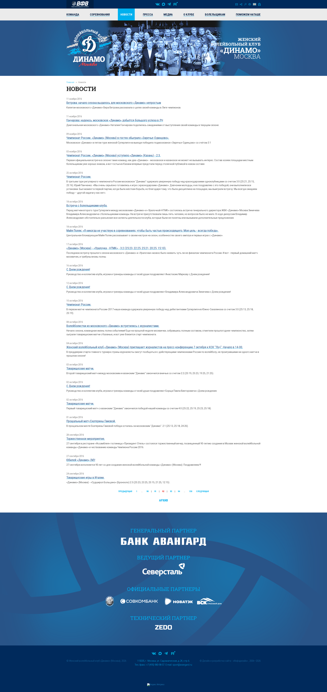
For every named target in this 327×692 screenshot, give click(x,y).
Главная (70, 82)
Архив (163, 500)
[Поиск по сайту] (245, 4)
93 (171, 491)
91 (155, 491)
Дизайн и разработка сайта (216, 660)
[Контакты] (236, 4)
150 (190, 491)
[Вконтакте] (157, 4)
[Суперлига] (80, 4)
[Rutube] (176, 4)
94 (179, 491)
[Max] (163, 4)
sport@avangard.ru (182, 664)
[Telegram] (169, 4)
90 (147, 491)
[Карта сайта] (241, 4)
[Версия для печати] (249, 4)
